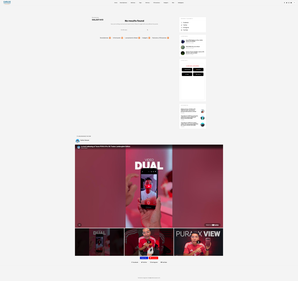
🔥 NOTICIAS (198, 69)
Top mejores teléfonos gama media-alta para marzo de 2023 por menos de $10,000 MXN (189, 124)
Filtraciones (156, 2)
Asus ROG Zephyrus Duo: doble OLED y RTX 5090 (194, 41)
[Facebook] (284, 3)
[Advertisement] (193, 88)
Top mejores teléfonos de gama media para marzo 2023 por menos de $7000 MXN (189, 117)
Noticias (133, 2)
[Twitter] (286, 3)
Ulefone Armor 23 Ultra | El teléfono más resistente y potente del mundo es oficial (188, 110)
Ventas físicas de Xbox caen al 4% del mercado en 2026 (195, 52)
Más (173, 2)
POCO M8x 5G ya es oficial (193, 46)
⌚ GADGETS (198, 74)
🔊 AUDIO (187, 74)
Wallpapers (181, 2)
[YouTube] (291, 3)
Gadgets (166, 2)
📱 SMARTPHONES (187, 69)
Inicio (115, 2)
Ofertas (147, 2)
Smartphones (123, 2)
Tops (140, 2)
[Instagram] (289, 3)
